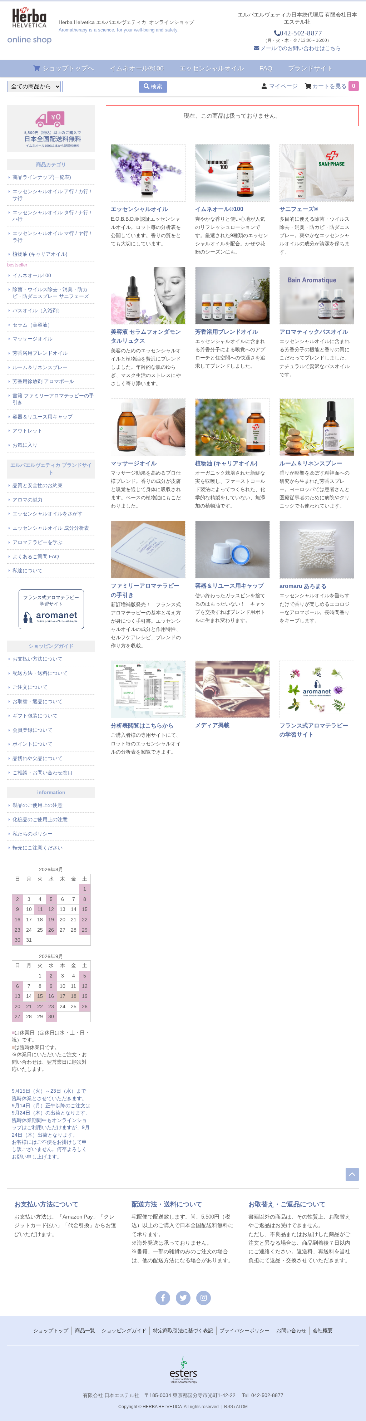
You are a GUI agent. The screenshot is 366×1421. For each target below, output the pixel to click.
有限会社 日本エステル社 (111, 1395)
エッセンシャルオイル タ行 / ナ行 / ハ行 (52, 216)
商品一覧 (85, 1330)
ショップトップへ (68, 68)
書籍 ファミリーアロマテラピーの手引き (53, 399)
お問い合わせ (291, 1330)
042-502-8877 (301, 33)
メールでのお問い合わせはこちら (301, 48)
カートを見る (333, 86)
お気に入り (25, 445)
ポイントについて (33, 744)
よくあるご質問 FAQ (36, 556)
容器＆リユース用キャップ (43, 417)
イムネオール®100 (137, 68)
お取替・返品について (38, 701)
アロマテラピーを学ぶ (38, 542)
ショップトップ (50, 1330)
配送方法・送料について (40, 673)
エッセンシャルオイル (211, 68)
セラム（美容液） (33, 325)
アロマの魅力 (28, 500)
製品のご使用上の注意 (38, 805)
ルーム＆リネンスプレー (40, 367)
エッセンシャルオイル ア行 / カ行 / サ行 (52, 194)
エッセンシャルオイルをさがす (48, 513)
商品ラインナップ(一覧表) (42, 177)
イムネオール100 (32, 275)
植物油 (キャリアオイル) (40, 254)
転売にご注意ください (38, 848)
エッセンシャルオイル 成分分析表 (51, 528)
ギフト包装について (35, 716)
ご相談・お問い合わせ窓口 (43, 772)
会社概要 (323, 1330)
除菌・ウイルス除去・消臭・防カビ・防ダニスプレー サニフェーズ (51, 292)
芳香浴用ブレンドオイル (40, 353)
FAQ (265, 68)
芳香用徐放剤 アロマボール (43, 381)
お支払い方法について (38, 659)
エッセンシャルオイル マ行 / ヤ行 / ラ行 (52, 236)
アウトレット (28, 430)
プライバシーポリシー (244, 1330)
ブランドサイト (310, 68)
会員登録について (33, 730)
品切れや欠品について (38, 758)
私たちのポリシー (33, 834)
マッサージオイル (33, 339)
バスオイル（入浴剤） (38, 310)
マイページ (283, 86)
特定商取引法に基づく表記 (183, 1330)
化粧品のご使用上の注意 (40, 819)
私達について (28, 570)
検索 (155, 86)
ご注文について (30, 687)
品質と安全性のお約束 (38, 485)
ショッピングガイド (124, 1330)
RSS (228, 1407)
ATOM (242, 1407)
